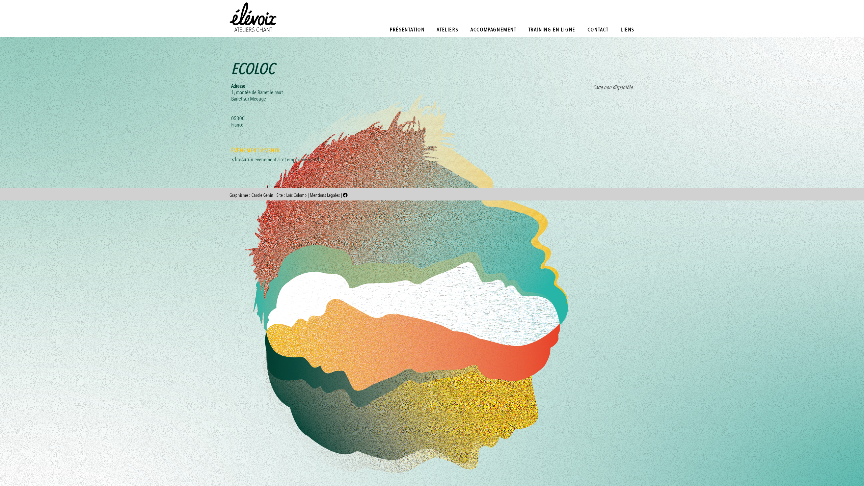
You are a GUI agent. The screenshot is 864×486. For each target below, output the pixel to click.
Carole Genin (262, 195)
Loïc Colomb (296, 195)
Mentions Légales (325, 195)
